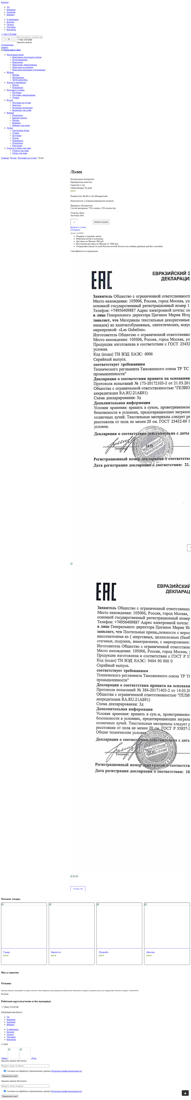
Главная (5, 158)
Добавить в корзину (101, 222)
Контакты (11, 29)
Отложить (75, 230)
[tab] (77, 888)
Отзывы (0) (77, 889)
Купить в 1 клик (78, 227)
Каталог (10, 22)
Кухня (13, 158)
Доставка (11, 27)
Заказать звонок (24, 42)
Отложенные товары (7, 46)
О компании (12, 19)
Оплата (10, 24)
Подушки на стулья (27, 158)
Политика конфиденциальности (66, 1071)
